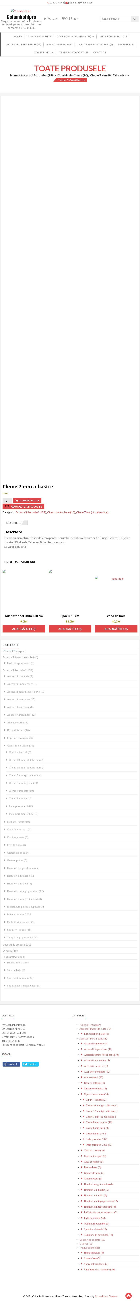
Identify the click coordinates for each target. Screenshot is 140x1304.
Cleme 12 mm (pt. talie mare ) (26, 767)
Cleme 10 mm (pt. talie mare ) (26, 759)
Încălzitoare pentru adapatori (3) (25, 906)
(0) (67, 18)
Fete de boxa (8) (16, 844)
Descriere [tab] (13, 522)
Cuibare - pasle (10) (18, 821)
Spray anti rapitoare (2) (20, 978)
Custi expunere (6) (17, 837)
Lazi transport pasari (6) (95, 44)
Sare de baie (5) (16, 970)
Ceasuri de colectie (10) (17, 944)
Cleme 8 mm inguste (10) (23, 783)
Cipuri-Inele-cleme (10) (72, 75)
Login (74, 18)
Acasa (17, 36)
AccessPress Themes (106, 1296)
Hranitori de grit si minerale (22, 868)
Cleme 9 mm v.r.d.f (20, 798)
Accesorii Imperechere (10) (22, 683)
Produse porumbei (14, 956)
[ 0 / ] (52, 18)
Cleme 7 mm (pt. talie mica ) (109, 75)
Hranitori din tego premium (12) (25, 891)
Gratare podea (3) (17, 860)
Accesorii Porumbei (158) (74, 36)
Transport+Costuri (73, 52)
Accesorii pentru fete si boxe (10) (26, 691)
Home (14, 75)
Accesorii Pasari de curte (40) (20, 657)
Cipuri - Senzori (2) (20, 752)
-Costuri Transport (14, 651)
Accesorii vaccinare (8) (20, 707)
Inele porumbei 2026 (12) (23, 813)
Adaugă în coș (29, 500)
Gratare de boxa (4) (18, 852)
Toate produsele (39, 36)
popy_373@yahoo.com (80, 2)
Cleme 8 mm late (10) (21, 790)
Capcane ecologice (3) (20, 738)
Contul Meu (42, 52)
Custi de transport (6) (19, 829)
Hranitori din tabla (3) (19, 883)
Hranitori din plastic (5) (20, 875)
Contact (99, 52)
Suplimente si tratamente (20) (23, 985)
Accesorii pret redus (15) (23, 44)
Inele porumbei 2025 (21, 806)
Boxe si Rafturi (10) (18, 730)
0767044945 (57, 2)
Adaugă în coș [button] (24, 628)
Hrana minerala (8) (59, 44)
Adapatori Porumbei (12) (21, 714)
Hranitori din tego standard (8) (24, 899)
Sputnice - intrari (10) (19, 929)
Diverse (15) (126, 44)
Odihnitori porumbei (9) (20, 922)
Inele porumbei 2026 (113, 36)
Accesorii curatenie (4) (20, 676)
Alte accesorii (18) (17, 722)
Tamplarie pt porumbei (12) (22, 937)
